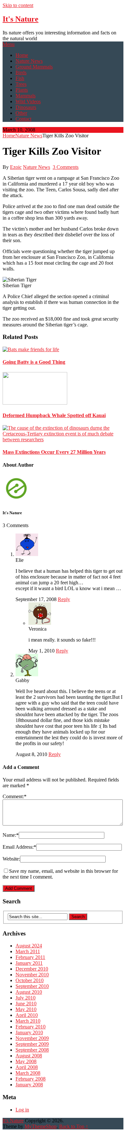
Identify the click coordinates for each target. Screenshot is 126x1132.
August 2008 (29, 1055)
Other (21, 113)
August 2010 (29, 992)
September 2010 (32, 986)
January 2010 (29, 1032)
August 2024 (29, 945)
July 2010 (26, 997)
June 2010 (26, 1003)
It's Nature (20, 19)
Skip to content (18, 5)
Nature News (29, 61)
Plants (22, 90)
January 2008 (29, 1084)
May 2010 (26, 1009)
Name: (11, 835)
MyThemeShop (41, 1126)
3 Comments (66, 167)
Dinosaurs (26, 107)
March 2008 (28, 1073)
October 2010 (30, 980)
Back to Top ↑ (73, 1126)
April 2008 (27, 1067)
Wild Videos (28, 101)
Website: (11, 859)
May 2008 (26, 1061)
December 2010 (32, 969)
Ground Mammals (34, 66)
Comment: (14, 796)
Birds (21, 72)
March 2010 (28, 1021)
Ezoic (16, 167)
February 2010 (31, 1026)
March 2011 (28, 951)
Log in (22, 1109)
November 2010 (32, 974)
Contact (23, 119)
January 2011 (29, 963)
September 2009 (32, 1044)
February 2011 (30, 957)
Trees (21, 84)
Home (22, 55)
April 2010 (27, 1015)
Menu (9, 44)
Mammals (26, 95)
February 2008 (31, 1079)
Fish (20, 78)
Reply (64, 599)
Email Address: (19, 847)
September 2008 (32, 1050)
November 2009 (32, 1038)
